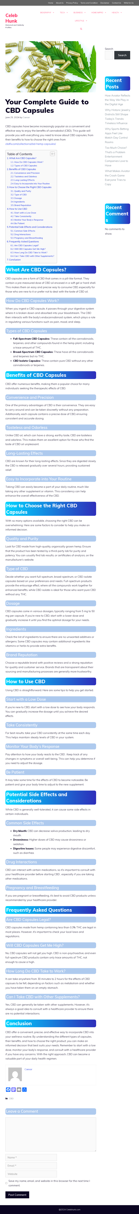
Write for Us (129, 3)
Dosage (18, 198)
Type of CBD (20, 194)
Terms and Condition (89, 3)
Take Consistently (22, 216)
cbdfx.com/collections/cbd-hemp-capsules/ (30, 144)
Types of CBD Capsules (25, 165)
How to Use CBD (18, 208)
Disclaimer (104, 3)
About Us (60, 3)
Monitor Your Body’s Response (28, 219)
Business (78, 12)
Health (115, 12)
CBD (11, 1098)
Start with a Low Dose (25, 212)
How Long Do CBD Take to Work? (30, 252)
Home (50, 3)
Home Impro (97, 12)
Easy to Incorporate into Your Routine (32, 183)
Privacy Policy (72, 3)
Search (109, 48)
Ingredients (19, 201)
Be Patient (19, 223)
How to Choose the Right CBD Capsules (30, 187)
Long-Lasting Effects (24, 180)
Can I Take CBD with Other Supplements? (34, 256)
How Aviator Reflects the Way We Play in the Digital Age (117, 100)
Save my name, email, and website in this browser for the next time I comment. (49, 1183)
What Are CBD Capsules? (22, 158)
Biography (45, 12)
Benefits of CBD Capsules (22, 169)
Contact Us (116, 3)
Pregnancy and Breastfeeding (28, 238)
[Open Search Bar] (81, 29)
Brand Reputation (22, 205)
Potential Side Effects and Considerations (30, 226)
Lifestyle (79, 20)
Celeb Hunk (11, 18)
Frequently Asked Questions (24, 241)
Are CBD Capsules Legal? (26, 245)
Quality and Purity (22, 191)
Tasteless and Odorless (25, 176)
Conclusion (15, 259)
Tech (62, 12)
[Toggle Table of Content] (51, 153)
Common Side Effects (24, 230)
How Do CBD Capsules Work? (28, 162)
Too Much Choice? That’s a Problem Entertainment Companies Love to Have (116, 156)
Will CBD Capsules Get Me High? (30, 249)
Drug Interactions (22, 234)
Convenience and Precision (27, 173)
